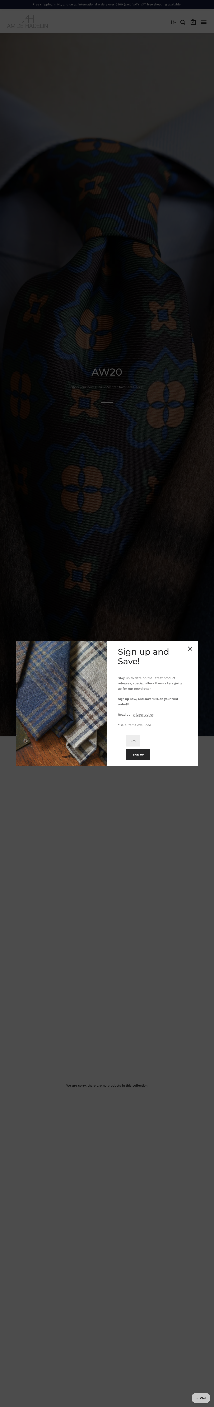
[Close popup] (190, 648)
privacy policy (143, 714)
